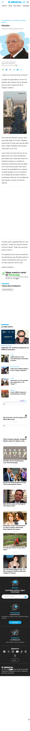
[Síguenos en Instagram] (13, 651)
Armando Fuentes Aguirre (10, 62)
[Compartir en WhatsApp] (3, 69)
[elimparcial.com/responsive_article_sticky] (29, 719)
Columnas (14, 20)
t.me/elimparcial (15, 640)
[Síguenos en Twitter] (9, 651)
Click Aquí (15, 622)
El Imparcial (6, 20)
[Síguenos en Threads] (26, 651)
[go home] (15, 667)
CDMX (10, 5)
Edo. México (17, 5)
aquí (17, 278)
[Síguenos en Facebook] (4, 651)
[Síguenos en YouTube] (17, 652)
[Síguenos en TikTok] (21, 651)
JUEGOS (4, 5)
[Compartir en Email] (17, 69)
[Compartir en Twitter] (10, 69)
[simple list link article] (15, 337)
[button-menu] (2, 2)
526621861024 (15, 614)
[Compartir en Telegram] (14, 69)
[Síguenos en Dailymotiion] (15, 656)
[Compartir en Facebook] (6, 69)
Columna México (7, 289)
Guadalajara (26, 5)
